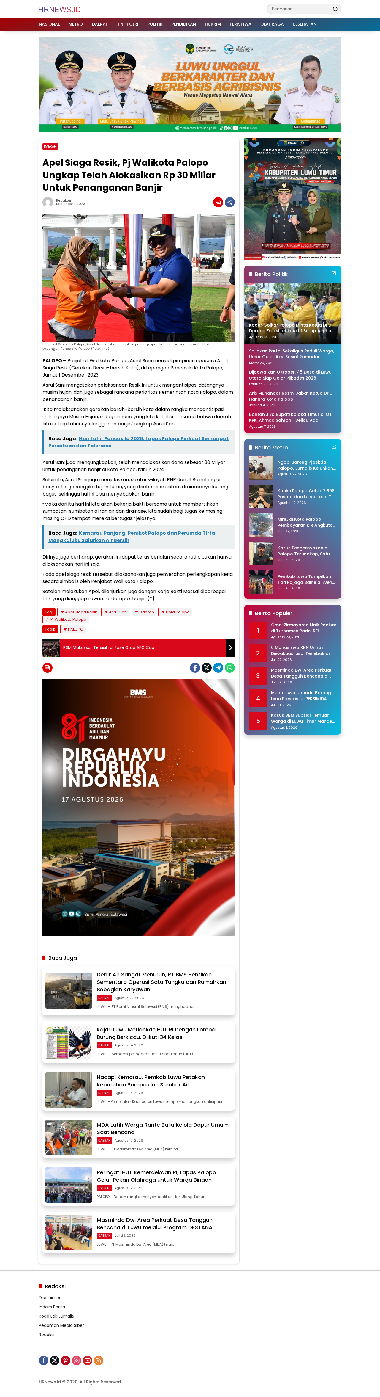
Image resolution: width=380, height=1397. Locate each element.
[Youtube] (87, 1360)
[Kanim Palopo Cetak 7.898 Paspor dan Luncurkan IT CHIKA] (261, 496)
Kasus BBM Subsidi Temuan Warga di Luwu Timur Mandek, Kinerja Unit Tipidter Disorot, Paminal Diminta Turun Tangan (303, 718)
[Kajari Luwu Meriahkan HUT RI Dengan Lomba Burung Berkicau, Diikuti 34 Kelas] (68, 1042)
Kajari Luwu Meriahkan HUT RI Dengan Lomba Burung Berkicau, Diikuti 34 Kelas (156, 1033)
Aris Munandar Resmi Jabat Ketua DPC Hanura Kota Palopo (290, 396)
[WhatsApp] (230, 668)
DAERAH (50, 146)
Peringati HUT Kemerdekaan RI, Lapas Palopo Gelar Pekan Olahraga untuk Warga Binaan (156, 1176)
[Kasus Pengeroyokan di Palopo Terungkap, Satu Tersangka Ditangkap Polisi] (261, 553)
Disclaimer (50, 1298)
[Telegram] (218, 668)
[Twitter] (207, 668)
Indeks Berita (52, 1307)
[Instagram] (76, 1360)
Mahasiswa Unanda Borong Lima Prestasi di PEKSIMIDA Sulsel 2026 (301, 696)
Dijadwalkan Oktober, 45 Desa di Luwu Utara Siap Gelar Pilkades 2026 (290, 375)
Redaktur (63, 200)
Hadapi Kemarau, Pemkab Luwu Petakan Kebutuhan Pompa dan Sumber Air (151, 1080)
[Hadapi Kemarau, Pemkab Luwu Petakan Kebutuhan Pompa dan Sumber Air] (68, 1090)
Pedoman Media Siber (61, 1325)
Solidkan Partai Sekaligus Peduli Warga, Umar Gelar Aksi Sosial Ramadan (291, 354)
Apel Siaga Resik (81, 612)
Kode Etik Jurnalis (56, 1316)
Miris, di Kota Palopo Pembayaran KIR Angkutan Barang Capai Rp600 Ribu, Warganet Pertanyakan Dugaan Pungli (306, 522)
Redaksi (46, 1335)
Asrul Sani (118, 612)
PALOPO (75, 629)
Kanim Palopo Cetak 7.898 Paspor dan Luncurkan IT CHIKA (306, 494)
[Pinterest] (65, 1360)
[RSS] (98, 1360)
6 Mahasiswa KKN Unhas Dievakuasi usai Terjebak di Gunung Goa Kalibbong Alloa (303, 650)
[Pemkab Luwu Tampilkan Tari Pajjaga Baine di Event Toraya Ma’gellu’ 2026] (261, 582)
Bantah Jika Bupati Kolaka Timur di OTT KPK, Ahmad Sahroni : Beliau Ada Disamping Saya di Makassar (292, 417)
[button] (335, 9)
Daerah (147, 612)
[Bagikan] (230, 202)
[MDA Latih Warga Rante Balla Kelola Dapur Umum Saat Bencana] (68, 1137)
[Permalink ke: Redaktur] (49, 202)
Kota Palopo (178, 612)
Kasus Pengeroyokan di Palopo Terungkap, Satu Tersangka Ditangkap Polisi (304, 551)
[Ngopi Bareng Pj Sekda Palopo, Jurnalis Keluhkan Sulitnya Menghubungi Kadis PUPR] (261, 468)
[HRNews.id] (60, 9)
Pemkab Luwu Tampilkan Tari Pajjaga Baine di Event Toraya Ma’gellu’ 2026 (306, 579)
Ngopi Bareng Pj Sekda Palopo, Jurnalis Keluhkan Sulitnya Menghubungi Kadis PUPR (305, 465)
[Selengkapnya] (333, 273)
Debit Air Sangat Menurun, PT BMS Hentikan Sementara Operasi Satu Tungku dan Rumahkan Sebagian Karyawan (161, 982)
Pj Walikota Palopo (68, 619)
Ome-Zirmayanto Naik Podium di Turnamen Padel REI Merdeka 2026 (303, 628)
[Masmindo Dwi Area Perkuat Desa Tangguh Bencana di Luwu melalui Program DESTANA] (68, 1232)
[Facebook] (195, 668)
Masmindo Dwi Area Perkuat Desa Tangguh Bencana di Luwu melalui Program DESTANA (155, 1223)
